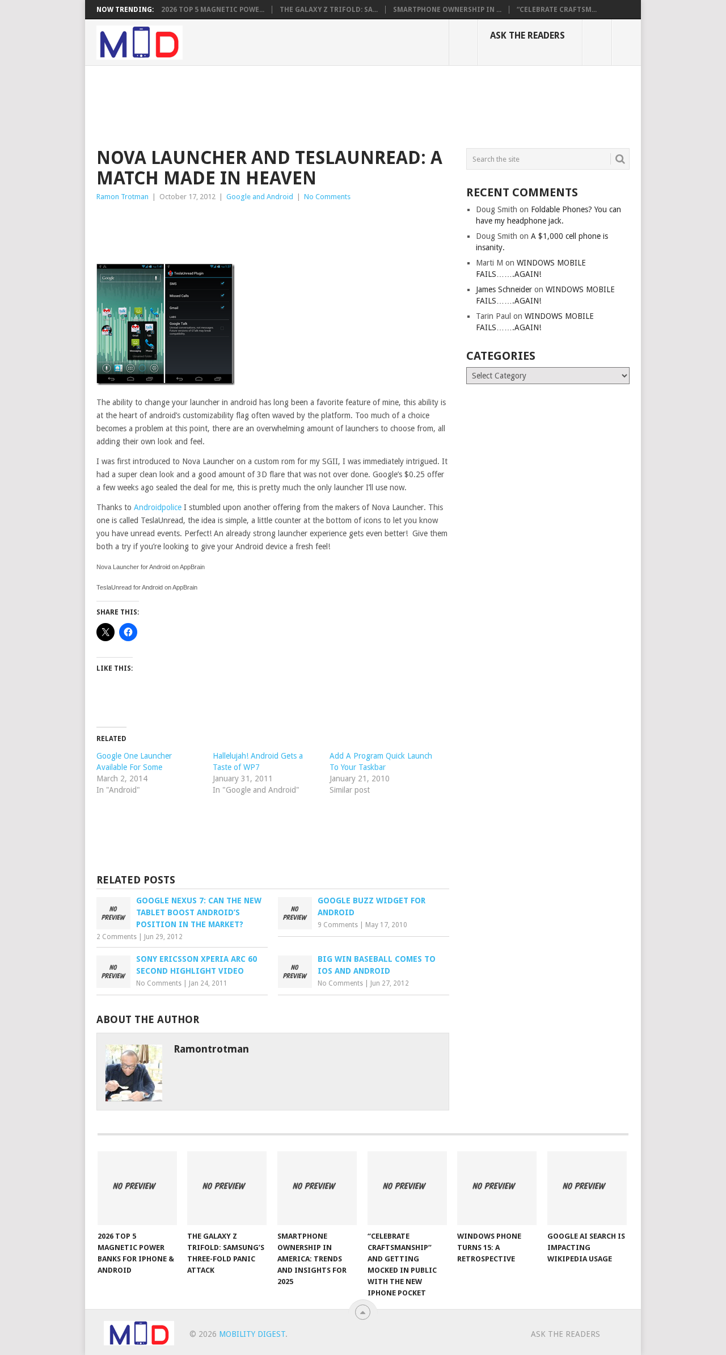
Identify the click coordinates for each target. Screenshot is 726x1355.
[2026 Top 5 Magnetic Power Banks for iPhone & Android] (137, 1188)
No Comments (327, 196)
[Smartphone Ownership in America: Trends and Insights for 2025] (317, 1188)
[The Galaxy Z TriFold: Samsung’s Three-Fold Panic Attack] (227, 1188)
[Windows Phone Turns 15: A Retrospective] (497, 1188)
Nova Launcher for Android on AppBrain (150, 566)
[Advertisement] (302, 105)
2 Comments (116, 937)
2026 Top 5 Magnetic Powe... (212, 10)
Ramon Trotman (122, 196)
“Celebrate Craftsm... (557, 10)
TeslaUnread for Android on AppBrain (146, 587)
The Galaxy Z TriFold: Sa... (329, 10)
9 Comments (338, 925)
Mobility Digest (252, 1334)
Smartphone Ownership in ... (447, 10)
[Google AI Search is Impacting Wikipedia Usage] (587, 1188)
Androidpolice (158, 507)
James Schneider (504, 289)
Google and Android (259, 196)
